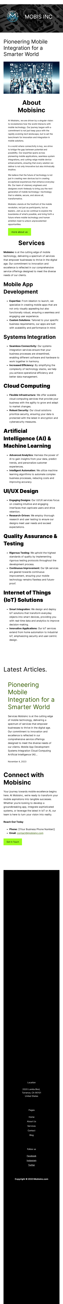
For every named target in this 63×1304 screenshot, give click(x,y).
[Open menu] (57, 16)
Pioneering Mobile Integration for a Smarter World (31, 696)
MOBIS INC (38, 16)
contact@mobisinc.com (30, 833)
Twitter (31, 1165)
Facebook (31, 1156)
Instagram (31, 1160)
